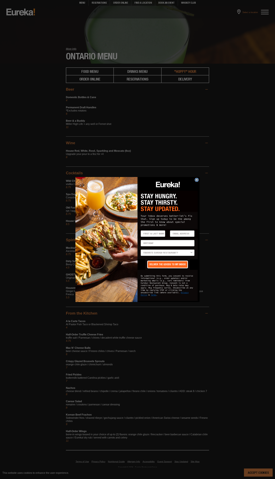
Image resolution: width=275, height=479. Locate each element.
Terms (153, 295)
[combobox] (166, 253)
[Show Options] (191, 253)
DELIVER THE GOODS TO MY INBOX (167, 264)
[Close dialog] (196, 179)
